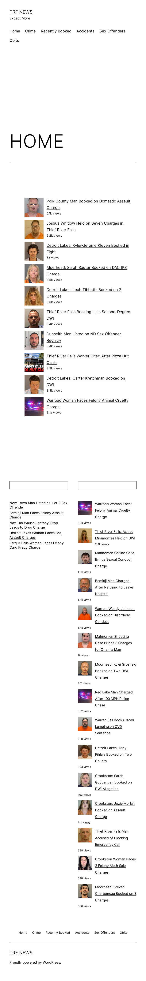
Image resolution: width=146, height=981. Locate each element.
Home (15, 31)
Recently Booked (56, 31)
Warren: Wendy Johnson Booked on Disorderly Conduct (115, 615)
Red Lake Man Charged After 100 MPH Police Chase (114, 698)
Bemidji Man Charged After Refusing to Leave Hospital (114, 587)
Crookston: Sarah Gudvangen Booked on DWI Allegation (113, 782)
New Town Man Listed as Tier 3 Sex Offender (38, 505)
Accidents (85, 31)
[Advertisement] (73, 96)
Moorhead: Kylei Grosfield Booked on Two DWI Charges (115, 670)
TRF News (21, 12)
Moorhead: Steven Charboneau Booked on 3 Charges (115, 893)
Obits (14, 40)
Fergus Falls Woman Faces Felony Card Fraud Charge (37, 545)
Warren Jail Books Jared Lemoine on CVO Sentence (114, 726)
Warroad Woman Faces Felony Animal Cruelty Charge (113, 510)
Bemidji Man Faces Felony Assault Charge (37, 515)
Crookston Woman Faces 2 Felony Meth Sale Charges (115, 865)
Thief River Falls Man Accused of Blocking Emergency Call (112, 837)
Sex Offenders (112, 31)
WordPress (51, 962)
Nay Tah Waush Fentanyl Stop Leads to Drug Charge (34, 525)
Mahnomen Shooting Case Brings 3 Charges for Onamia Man (113, 642)
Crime (30, 31)
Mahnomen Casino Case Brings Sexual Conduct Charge (114, 559)
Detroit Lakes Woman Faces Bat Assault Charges (35, 535)
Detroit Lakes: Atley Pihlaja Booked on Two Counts (113, 754)
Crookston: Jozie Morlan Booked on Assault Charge (115, 809)
